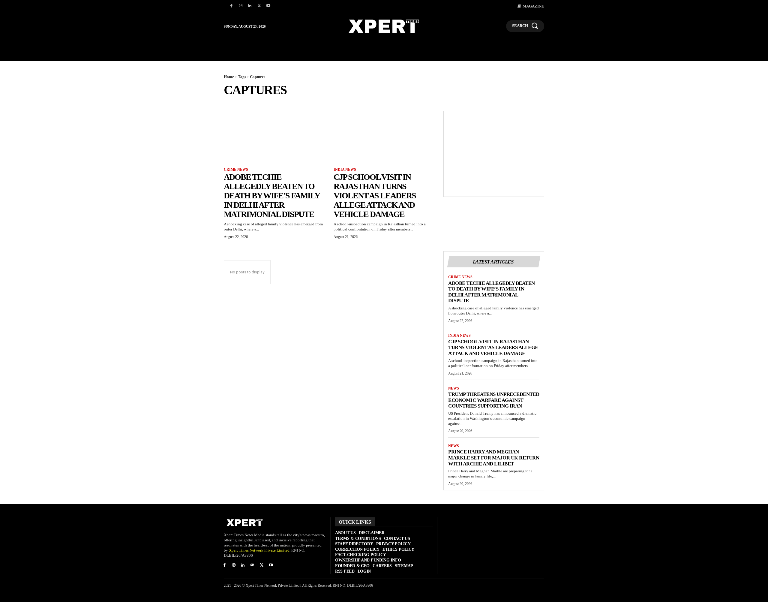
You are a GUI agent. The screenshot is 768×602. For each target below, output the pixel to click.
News (453, 388)
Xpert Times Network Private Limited (259, 550)
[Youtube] (268, 6)
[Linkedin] (250, 6)
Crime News (236, 169)
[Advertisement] (493, 154)
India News (345, 169)
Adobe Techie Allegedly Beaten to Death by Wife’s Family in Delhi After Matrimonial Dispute (272, 195)
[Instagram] (241, 6)
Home (229, 76)
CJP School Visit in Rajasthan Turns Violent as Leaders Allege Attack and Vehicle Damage (375, 195)
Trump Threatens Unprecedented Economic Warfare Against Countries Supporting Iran (493, 400)
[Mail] (252, 565)
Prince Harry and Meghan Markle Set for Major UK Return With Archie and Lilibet (493, 457)
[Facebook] (231, 6)
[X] (259, 6)
